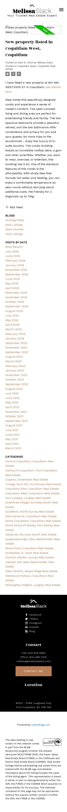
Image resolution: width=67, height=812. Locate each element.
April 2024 (12, 324)
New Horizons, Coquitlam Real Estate (31, 516)
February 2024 (15, 334)
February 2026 (15, 260)
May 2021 (11, 439)
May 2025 (11, 283)
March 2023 (13, 361)
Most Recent (13, 246)
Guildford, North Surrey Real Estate (29, 511)
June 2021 (12, 434)
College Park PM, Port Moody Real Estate (33, 484)
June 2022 (12, 398)
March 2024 (13, 329)
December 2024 (16, 292)
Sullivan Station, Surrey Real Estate (29, 557)
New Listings (14, 224)
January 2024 (14, 338)
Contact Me (33, 671)
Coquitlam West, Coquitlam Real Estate (32, 493)
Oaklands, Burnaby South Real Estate (30, 534)
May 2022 (11, 402)
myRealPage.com (40, 724)
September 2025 (16, 274)
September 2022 (16, 384)
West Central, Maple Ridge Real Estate (31, 571)
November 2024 (16, 297)
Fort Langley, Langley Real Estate (28, 498)
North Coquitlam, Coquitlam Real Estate (33, 521)
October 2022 (14, 379)
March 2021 (13, 448)
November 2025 (16, 269)
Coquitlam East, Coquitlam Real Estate (32, 488)
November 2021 (16, 411)
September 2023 (16, 352)
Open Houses (14, 229)
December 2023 (16, 343)
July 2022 (12, 393)
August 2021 (14, 425)
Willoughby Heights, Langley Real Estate (32, 585)
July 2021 (11, 430)
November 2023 (16, 347)
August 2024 (14, 311)
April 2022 (12, 407)
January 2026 (14, 265)
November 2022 (16, 375)
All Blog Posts (14, 220)
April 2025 (12, 288)
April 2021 (12, 443)
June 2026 (12, 256)
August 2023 (14, 356)
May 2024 (12, 320)
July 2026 (12, 251)
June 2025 (12, 279)
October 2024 (14, 301)
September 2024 (16, 306)
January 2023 (14, 370)
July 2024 (12, 315)
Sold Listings (14, 234)
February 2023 (15, 366)
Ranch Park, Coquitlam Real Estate (29, 548)
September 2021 (16, 421)
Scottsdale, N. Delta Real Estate (26, 553)
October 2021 (14, 416)
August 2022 (14, 389)
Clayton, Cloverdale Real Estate (26, 479)
